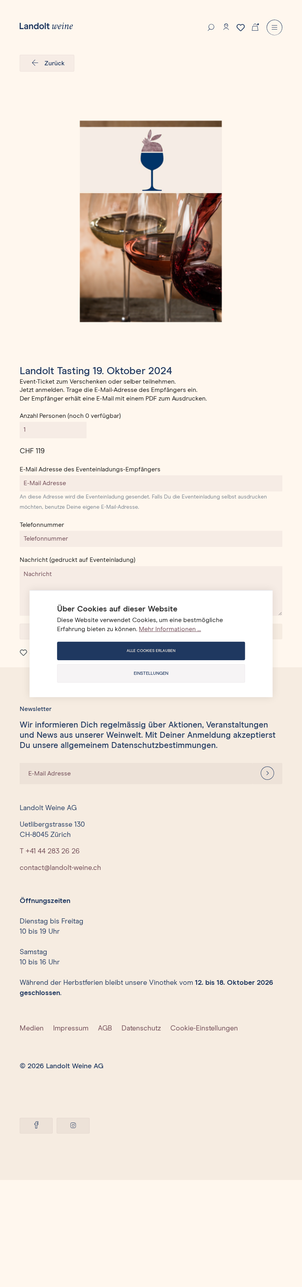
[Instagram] (73, 1126)
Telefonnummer (42, 525)
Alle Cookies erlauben (151, 651)
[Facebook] (36, 1126)
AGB (105, 1028)
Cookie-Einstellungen (204, 1028)
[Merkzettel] (241, 27)
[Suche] (211, 27)
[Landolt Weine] (46, 25)
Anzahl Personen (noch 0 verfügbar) (70, 416)
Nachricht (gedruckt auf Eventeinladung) (77, 560)
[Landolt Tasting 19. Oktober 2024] (151, 221)
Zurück (54, 63)
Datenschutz (141, 1028)
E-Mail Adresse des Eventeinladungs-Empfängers (90, 469)
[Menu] (274, 27)
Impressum (70, 1028)
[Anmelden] (267, 773)
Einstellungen (151, 673)
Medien (32, 1028)
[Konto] (226, 27)
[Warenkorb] (255, 26)
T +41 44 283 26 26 (50, 851)
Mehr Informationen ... (170, 629)
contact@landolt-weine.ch (60, 868)
